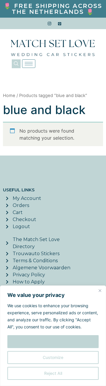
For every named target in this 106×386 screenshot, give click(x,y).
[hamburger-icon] (28, 63)
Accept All (53, 341)
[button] (16, 63)
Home (9, 95)
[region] (53, 335)
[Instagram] (49, 23)
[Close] (99, 290)
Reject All (53, 373)
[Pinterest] (59, 23)
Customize (53, 357)
